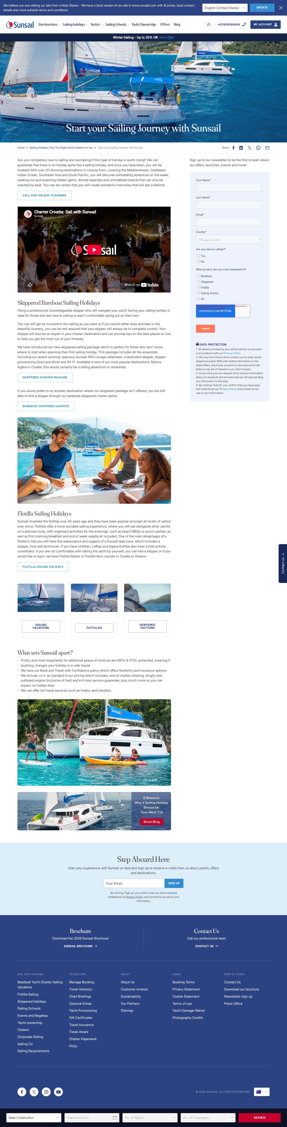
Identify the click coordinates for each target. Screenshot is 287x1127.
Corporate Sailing (30, 1037)
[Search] (209, 24)
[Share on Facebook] (233, 148)
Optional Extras (80, 1004)
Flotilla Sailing (27, 994)
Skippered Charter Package (45, 377)
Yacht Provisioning (83, 1011)
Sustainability (131, 996)
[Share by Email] (267, 148)
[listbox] (33, 1117)
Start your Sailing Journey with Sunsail (120, 147)
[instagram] (46, 1091)
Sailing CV (25, 1044)
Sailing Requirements (33, 1051)
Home (21, 147)
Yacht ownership (29, 1023)
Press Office (233, 1004)
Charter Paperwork (83, 1039)
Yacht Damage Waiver (188, 1011)
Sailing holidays (74, 24)
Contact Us (205, 946)
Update (262, 7)
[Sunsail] (20, 24)
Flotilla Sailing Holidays (43, 566)
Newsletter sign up (238, 996)
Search (260, 1117)
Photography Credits (187, 1018)
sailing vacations (41, 626)
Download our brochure (241, 989)
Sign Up (174, 883)
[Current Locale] (262, 1092)
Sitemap (127, 1011)
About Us (128, 982)
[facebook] (21, 1091)
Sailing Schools (115, 24)
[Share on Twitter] (250, 148)
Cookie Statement (185, 996)
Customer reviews (134, 989)
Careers (23, 1030)
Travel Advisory (80, 989)
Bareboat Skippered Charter (46, 406)
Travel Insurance (81, 1025)
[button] (283, 563)
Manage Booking (81, 982)
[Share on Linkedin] (241, 148)
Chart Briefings (80, 996)
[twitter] (34, 1091)
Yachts (95, 24)
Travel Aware (78, 1032)
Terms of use (182, 1004)
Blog (177, 24)
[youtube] (58, 1091)
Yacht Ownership (144, 24)
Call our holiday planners (44, 195)
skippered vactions (147, 626)
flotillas (94, 627)
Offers (165, 24)
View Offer (166, 37)
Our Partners (130, 1004)
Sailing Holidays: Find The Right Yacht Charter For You (61, 147)
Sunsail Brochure (78, 946)
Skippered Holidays (31, 1001)
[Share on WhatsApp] (258, 148)
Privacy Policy (232, 353)
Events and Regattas (32, 1016)
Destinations (48, 24)
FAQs (73, 1046)
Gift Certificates (80, 1018)
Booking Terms (183, 982)
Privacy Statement (186, 989)
